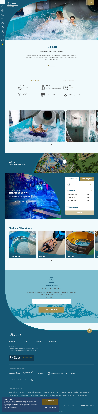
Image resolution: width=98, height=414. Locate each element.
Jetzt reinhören (28, 357)
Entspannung (37, 4)
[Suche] (2, 6)
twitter (68, 405)
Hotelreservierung (55, 395)
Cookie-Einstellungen (50, 407)
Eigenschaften (34, 80)
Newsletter (12, 341)
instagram (59, 405)
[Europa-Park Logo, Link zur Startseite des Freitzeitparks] (14, 373)
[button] (2, 2)
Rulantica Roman (68, 395)
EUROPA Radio (73, 392)
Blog (52, 392)
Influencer (52, 341)
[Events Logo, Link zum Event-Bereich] (40, 373)
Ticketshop (34, 395)
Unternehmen (13, 392)
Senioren (70, 200)
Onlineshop (24, 395)
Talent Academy (82, 395)
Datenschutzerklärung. (12, 407)
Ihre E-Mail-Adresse (51, 298)
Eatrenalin (43, 395)
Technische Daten (68, 80)
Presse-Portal (84, 392)
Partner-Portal (13, 395)
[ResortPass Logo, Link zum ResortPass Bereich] (31, 379)
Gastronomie (59, 4)
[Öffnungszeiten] (2, 10)
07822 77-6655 (90, 405)
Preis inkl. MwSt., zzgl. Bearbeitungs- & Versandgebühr (24, 348)
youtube (73, 405)
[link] (89, 331)
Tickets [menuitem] (91, 2)
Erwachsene (71, 194)
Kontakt (38, 341)
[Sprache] (2, 44)
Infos (80, 4)
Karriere (46, 392)
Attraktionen (27, 4)
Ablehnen (49, 403)
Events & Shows (48, 4)
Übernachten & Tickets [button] (87, 178)
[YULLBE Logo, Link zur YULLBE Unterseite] (71, 373)
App (25, 341)
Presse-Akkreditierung (34, 392)
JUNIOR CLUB (61, 392)
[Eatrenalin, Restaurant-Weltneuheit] (17, 379)
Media (22, 392)
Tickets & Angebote (70, 4)
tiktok (64, 405)
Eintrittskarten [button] (72, 179)
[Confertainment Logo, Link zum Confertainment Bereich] (55, 373)
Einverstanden (50, 400)
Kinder (69, 197)
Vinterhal (71, 87)
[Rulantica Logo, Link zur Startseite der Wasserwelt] (12, 3)
